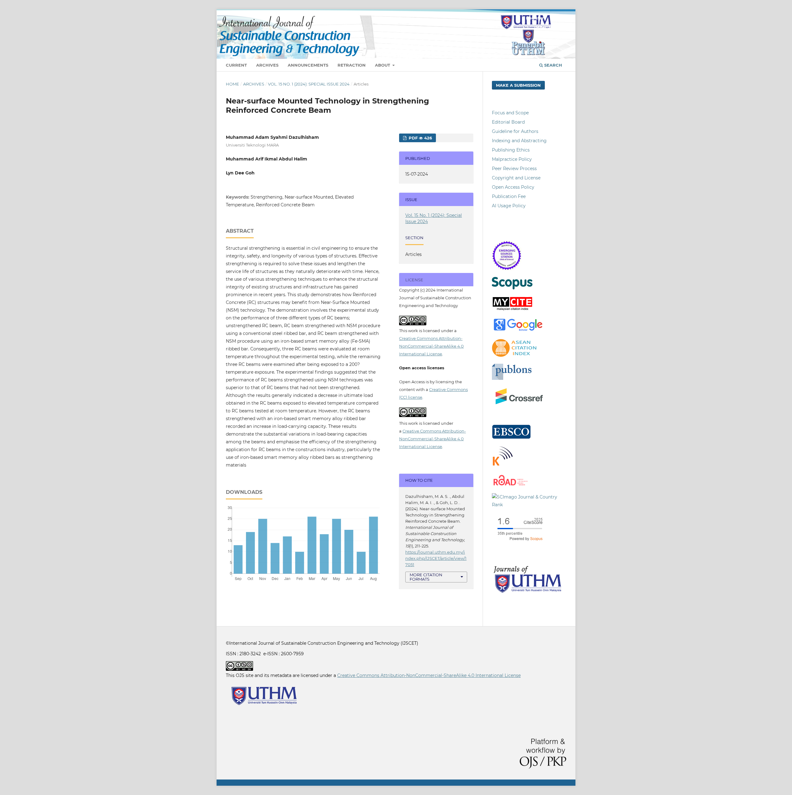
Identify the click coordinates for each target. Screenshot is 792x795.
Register (535, 17)
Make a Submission (518, 85)
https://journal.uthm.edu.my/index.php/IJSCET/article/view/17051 (436, 558)
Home (232, 83)
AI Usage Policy (509, 206)
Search (552, 65)
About (383, 65)
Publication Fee (509, 196)
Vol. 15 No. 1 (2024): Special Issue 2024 (309, 83)
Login (557, 17)
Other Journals (550, 27)
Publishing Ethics (511, 150)
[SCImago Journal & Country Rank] (529, 504)
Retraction (352, 65)
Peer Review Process (514, 168)
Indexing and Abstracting (519, 140)
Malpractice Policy (512, 159)
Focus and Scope (510, 113)
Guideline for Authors (515, 131)
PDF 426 (419, 137)
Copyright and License (516, 178)
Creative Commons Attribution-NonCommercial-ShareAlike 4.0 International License (431, 346)
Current (236, 65)
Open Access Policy (513, 187)
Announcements (308, 65)
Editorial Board (508, 122)
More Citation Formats (426, 577)
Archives (267, 65)
